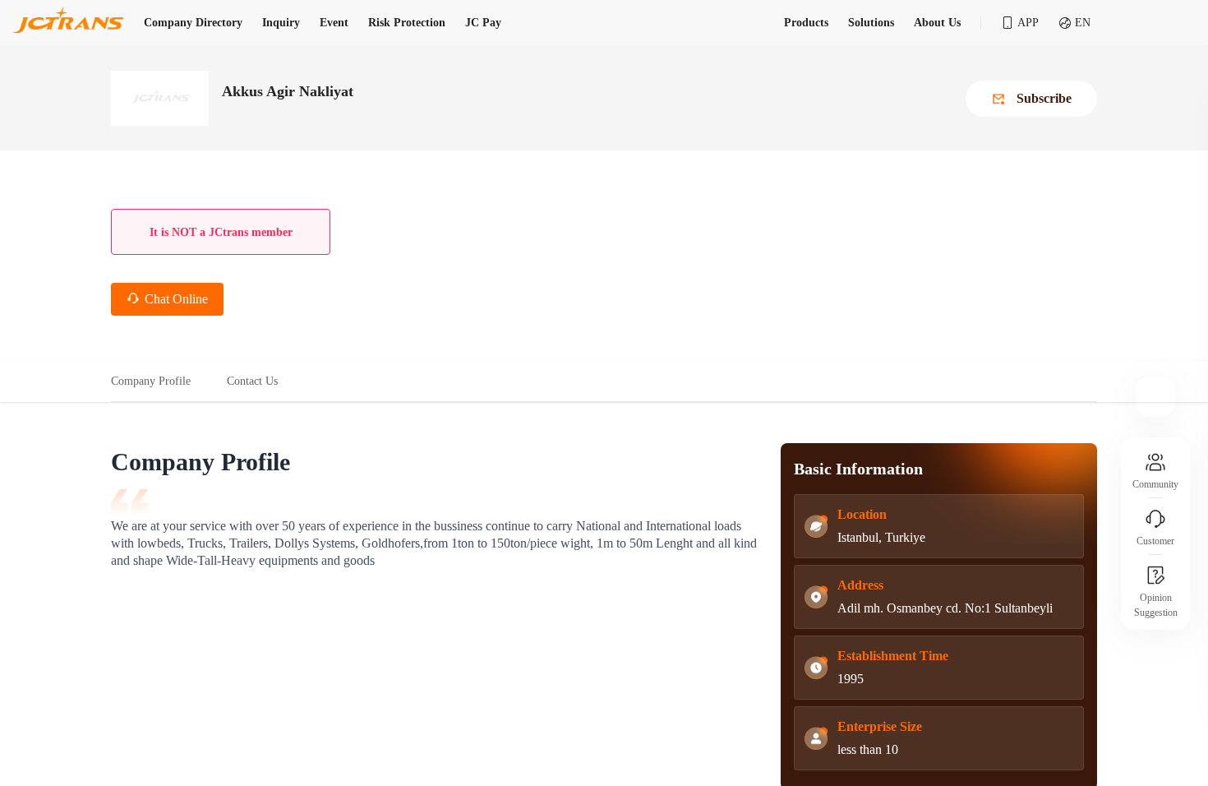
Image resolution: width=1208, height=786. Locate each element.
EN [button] (1082, 22)
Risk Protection (406, 22)
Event (334, 22)
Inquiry (281, 22)
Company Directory (193, 22)
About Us (937, 22)
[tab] (160, 381)
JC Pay (483, 22)
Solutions (871, 22)
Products (806, 22)
